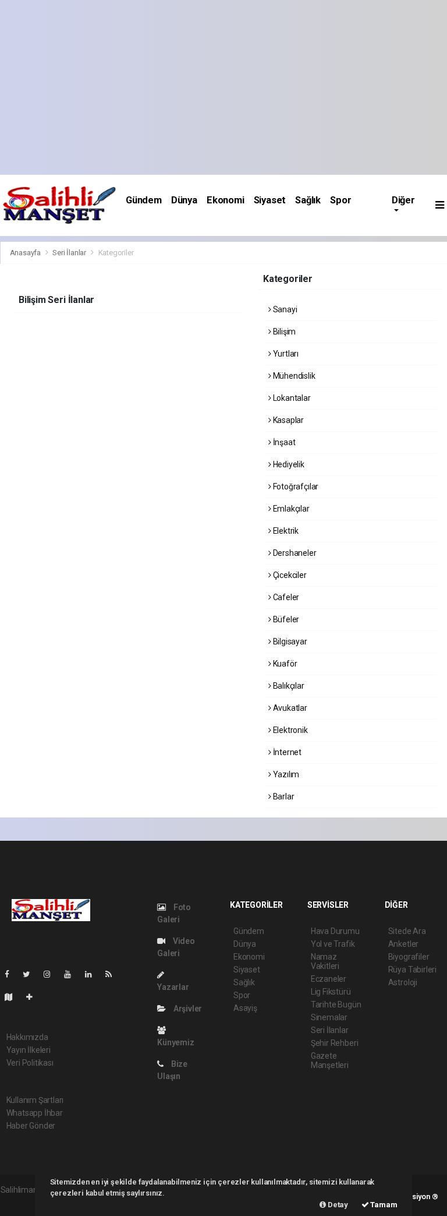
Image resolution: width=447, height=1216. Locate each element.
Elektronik (289, 730)
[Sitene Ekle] (34, 997)
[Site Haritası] (13, 997)
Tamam (383, 1204)
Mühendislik (293, 375)
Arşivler (187, 1008)
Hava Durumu (335, 931)
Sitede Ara (407, 931)
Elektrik (285, 530)
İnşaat (283, 442)
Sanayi (284, 309)
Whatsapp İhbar (34, 1113)
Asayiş (245, 1008)
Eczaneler (328, 979)
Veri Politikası (30, 1062)
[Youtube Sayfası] (72, 974)
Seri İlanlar (69, 252)
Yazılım (285, 774)
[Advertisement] (223, 87)
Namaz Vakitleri (325, 961)
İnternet (286, 752)
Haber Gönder (31, 1125)
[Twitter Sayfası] (31, 974)
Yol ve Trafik (333, 944)
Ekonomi (225, 200)
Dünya (184, 200)
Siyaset (270, 200)
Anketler (403, 944)
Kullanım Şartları (35, 1100)
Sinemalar (329, 1017)
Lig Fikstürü (331, 991)
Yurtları (285, 353)
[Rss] (113, 974)
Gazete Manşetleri (330, 1060)
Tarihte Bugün (336, 1004)
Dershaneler (294, 553)
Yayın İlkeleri (28, 1050)
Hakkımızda (27, 1037)
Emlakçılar (290, 508)
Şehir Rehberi (335, 1043)
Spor (340, 200)
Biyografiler (409, 956)
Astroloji (402, 982)
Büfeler (285, 619)
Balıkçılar (287, 685)
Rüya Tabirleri (412, 969)
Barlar (282, 796)
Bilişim (283, 331)
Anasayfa (26, 252)
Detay (337, 1204)
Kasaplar (287, 420)
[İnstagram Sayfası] (52, 974)
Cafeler (285, 597)
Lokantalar (291, 398)
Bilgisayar (289, 641)
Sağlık (308, 200)
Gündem (144, 200)
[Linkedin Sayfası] (93, 974)
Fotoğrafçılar (294, 486)
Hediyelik (287, 464)
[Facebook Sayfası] (12, 974)
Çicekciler (289, 575)
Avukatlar (289, 708)
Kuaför (284, 663)
